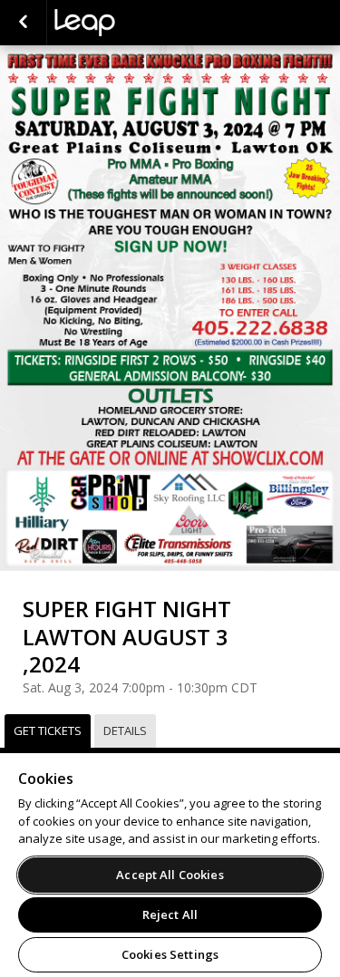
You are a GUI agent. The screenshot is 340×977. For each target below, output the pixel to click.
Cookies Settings (170, 954)
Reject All (170, 914)
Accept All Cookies (169, 874)
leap (145, 22)
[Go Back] (23, 22)
